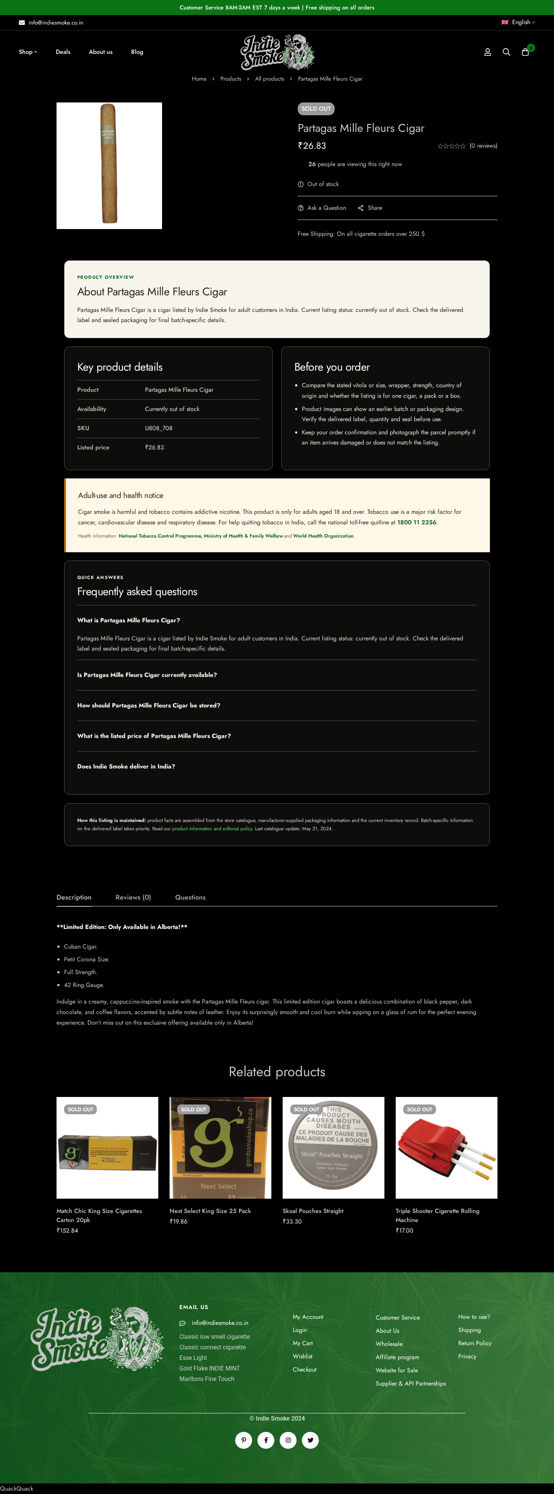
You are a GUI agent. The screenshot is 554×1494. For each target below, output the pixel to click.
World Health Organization (323, 535)
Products (230, 79)
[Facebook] (265, 1440)
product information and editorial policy (212, 828)
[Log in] (487, 52)
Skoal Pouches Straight (313, 1211)
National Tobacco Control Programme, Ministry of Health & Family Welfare (201, 535)
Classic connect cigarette (212, 1347)
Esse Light (193, 1357)
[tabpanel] (277, 975)
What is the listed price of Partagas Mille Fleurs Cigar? (154, 736)
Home (199, 79)
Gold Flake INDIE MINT (209, 1368)
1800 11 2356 (416, 522)
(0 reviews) (483, 145)
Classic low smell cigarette (214, 1336)
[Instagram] (288, 1440)
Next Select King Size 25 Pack (210, 1211)
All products (269, 79)
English (521, 22)
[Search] (506, 52)
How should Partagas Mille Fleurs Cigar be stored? (148, 705)
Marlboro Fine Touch (206, 1378)
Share (375, 207)
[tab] (74, 897)
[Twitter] (310, 1440)
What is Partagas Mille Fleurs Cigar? (128, 620)
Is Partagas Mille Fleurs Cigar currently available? (147, 675)
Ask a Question (327, 207)
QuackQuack (16, 1488)
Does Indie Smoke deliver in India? (126, 766)
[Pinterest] (243, 1440)
